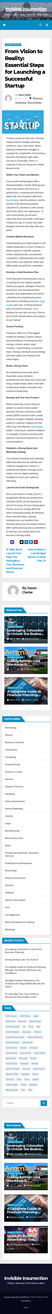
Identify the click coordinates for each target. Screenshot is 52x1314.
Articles (9, 735)
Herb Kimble (12, 200)
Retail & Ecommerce (15, 878)
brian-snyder (35, 1021)
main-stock (11, 1058)
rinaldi (35, 1063)
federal (37, 1032)
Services (9, 885)
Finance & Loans (13, 772)
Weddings (10, 929)
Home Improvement (15, 801)
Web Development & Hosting (19, 922)
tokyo (26, 1079)
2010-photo (25, 1016)
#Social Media (34, 102)
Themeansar (26, 1301)
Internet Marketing (14, 809)
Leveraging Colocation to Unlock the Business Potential (26, 633)
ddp (38, 1026)
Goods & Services (14, 786)
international (11, 1053)
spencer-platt (12, 1074)
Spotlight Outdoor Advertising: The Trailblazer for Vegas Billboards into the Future (25, 983)
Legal (8, 823)
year (23, 1090)
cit (24, 1026)
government (11, 1048)
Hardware (10, 794)
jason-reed (25, 1053)
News (8, 845)
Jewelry (9, 816)
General (9, 779)
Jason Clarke (24, 95)
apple (35, 1016)
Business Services (13, 44)
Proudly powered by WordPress (17, 1297)
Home (26, 1307)
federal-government (15, 1037)
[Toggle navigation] (47, 25)
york (30, 1090)
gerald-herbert (12, 1042)
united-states (12, 1085)
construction (11, 750)
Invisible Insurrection (26, 9)
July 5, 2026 (16, 1186)
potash (33, 1058)
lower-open (39, 1053)
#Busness (37, 98)
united (35, 1079)
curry (30, 1026)
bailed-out (10, 1021)
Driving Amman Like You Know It (23, 662)
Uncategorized (12, 915)
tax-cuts (10, 1079)
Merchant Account (14, 838)
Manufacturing (12, 831)
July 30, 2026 (16, 1154)
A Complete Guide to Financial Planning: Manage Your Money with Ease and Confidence (25, 970)
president (24, 1063)
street (35, 1074)
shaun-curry (39, 1069)
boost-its (22, 1021)
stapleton (25, 1074)
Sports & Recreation (15, 900)
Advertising (10, 728)
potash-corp (11, 1063)
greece (23, 1048)
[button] (40, 25)
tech (19, 1079)
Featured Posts (12, 764)
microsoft (23, 1058)
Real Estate (11, 870)
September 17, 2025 (20, 1245)
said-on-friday (12, 1069)
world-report (12, 1090)
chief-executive (13, 1026)
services (26, 1069)
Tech (7, 907)
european (26, 1032)
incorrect (34, 1048)
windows (33, 1085)
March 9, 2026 (17, 1217)
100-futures (11, 1016)
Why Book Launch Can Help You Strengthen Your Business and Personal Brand (15, 560)
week (23, 1085)
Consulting (10, 757)
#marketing (20, 102)
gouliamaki (27, 1042)
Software (9, 893)
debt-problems (12, 1032)
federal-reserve (35, 1037)
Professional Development (18, 863)
